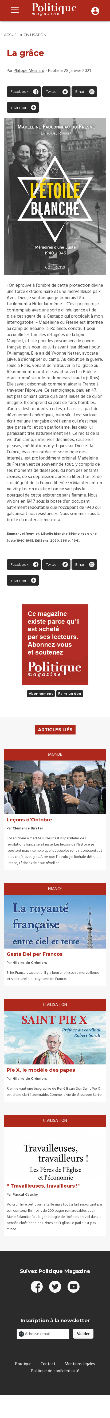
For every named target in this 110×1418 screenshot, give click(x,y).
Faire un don (69, 694)
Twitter (52, 91)
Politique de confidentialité (55, 1371)
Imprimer (18, 107)
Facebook (19, 91)
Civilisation (34, 34)
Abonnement (41, 694)
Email (80, 91)
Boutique (23, 1364)
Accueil (11, 34)
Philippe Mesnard (29, 70)
